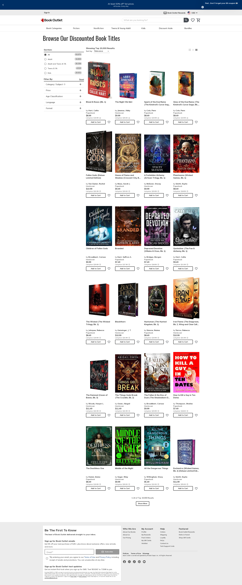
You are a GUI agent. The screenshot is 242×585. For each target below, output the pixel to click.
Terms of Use (136, 553)
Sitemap (146, 553)
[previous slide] (3, 5)
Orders (162, 532)
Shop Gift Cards (185, 538)
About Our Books (129, 532)
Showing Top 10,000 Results (100, 48)
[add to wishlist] (109, 122)
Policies (126, 553)
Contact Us (164, 543)
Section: (48, 49)
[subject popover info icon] (65, 84)
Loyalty (163, 538)
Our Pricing (127, 538)
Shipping (163, 535)
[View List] (196, 50)
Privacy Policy (74, 576)
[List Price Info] (100, 118)
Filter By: (48, 79)
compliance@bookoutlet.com (51, 578)
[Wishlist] (193, 20)
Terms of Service (83, 576)
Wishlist (144, 543)
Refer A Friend (184, 535)
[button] (64, 54)
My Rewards (146, 535)
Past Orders (146, 538)
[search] (186, 20)
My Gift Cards (146, 540)
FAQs (162, 540)
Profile (144, 532)
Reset (81, 79)
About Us (126, 535)
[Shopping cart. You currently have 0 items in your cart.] (198, 20)
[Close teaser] (202, 7)
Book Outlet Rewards (187, 532)
